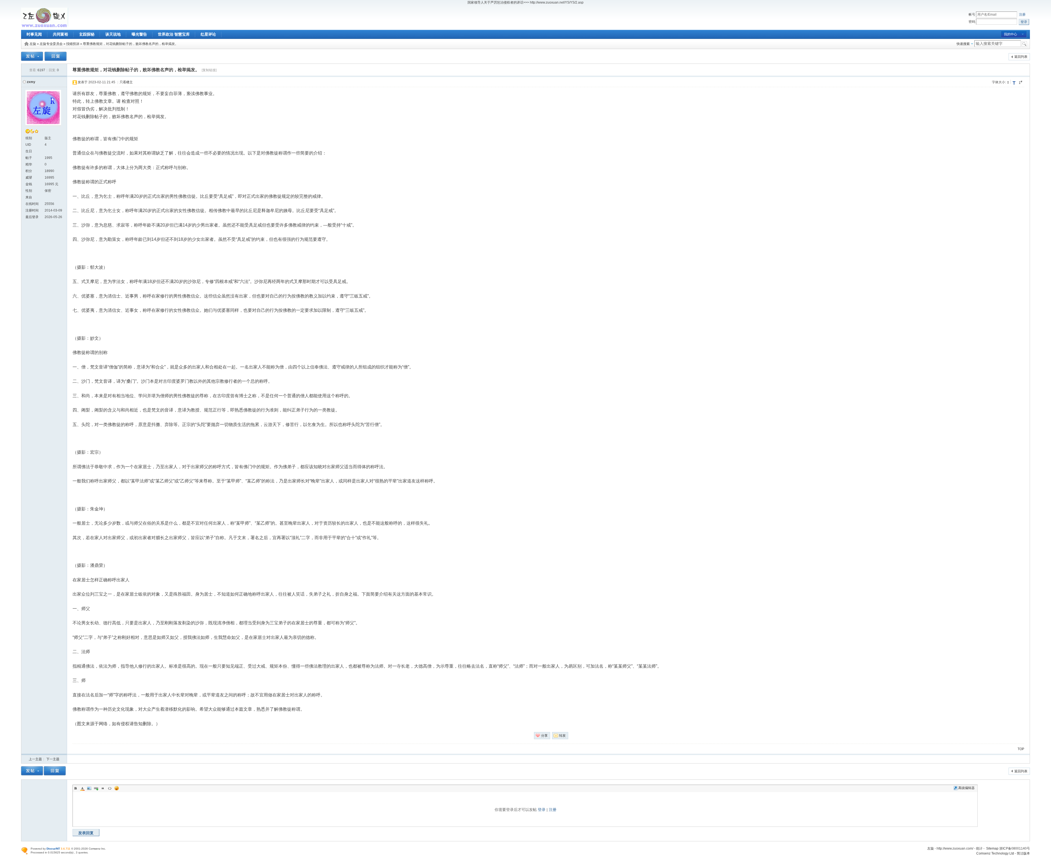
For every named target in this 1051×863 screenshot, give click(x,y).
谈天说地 (113, 34)
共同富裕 (60, 34)
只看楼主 (126, 82)
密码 (972, 22)
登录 (541, 809)
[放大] (1014, 83)
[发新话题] (32, 60)
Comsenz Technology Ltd (995, 853)
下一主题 (52, 759)
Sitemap (992, 848)
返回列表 (1020, 57)
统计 (979, 848)
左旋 (33, 44)
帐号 (972, 14)
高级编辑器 (966, 788)
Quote (103, 788)
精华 (28, 164)
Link (96, 788)
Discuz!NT (53, 848)
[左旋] (44, 26)
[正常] (1008, 82)
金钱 (28, 184)
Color (82, 788)
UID (28, 145)
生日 (28, 151)
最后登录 (32, 217)
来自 (28, 197)
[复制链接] (209, 70)
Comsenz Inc (97, 848)
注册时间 (32, 210)
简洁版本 (1023, 853)
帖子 (28, 158)
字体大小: (999, 82)
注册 (1022, 14)
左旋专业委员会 (51, 44)
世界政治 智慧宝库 (174, 34)
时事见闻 (34, 34)
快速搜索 (963, 44)
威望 (28, 177)
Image (89, 788)
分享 (544, 736)
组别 (28, 138)
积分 (28, 171)
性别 (28, 191)
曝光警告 (139, 34)
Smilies (116, 788)
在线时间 (32, 204)
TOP (1021, 749)
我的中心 (1010, 34)
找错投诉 (72, 44)
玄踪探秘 (86, 34)
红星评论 (208, 34)
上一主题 (35, 759)
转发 (562, 736)
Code (109, 788)
